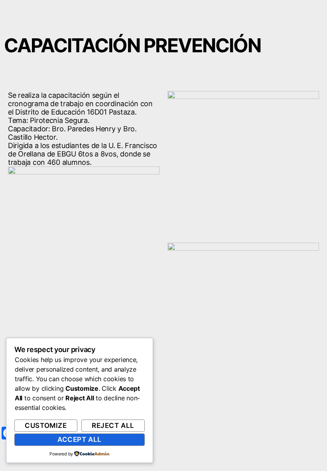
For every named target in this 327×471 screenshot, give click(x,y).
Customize (46, 425)
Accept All (79, 439)
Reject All (113, 425)
